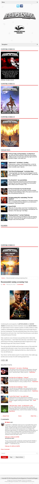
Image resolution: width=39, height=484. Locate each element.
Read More (32, 372)
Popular (4, 457)
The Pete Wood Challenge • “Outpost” (19, 377)
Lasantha (29, 480)
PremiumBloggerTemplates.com (13, 481)
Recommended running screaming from (14, 282)
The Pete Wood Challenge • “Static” (18, 387)
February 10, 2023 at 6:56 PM (12, 446)
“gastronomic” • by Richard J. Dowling (18, 162)
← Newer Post (5, 416)
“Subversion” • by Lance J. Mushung (18, 368)
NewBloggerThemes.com (28, 481)
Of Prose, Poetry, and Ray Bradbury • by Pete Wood (21, 153)
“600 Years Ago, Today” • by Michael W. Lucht (21, 405)
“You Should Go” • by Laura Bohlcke (17, 180)
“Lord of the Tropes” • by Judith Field (18, 396)
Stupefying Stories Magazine (18, 478)
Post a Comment (5, 449)
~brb (3, 284)
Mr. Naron (7, 422)
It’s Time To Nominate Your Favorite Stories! (19, 188)
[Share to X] (5, 360)
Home (3, 278)
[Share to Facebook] (7, 360)
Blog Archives (19, 457)
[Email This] (2, 360)
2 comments (20, 284)
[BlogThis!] (3, 360)
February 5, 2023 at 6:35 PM (12, 437)
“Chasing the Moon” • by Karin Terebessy (18, 215)
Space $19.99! (12, 206)
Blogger (35, 478)
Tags (11, 457)
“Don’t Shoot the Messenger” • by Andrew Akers (20, 171)
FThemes (14, 480)
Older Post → (34, 416)
